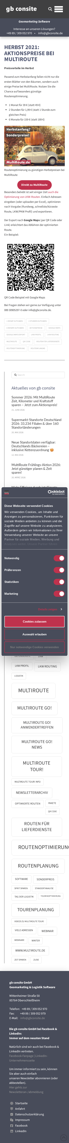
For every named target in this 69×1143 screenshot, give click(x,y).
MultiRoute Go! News (36, 744)
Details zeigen (47, 609)
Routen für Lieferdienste (47, 341)
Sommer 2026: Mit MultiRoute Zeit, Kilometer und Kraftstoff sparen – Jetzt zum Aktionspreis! (34, 401)
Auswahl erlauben (34, 634)
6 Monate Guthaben (15, 328)
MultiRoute (12, 341)
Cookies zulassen (34, 621)
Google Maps (54, 328)
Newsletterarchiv (32, 792)
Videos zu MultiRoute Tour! (29, 921)
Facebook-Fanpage (21, 1056)
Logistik (18, 676)
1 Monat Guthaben (15, 321)
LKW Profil (36, 334)
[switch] (59, 570)
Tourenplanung (35, 909)
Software (21, 879)
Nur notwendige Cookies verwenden (34, 647)
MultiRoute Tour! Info (28, 782)
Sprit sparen (21, 888)
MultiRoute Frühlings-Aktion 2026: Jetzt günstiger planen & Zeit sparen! (36, 469)
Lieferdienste (22, 656)
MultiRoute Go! (34, 708)
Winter (36, 940)
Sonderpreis (45, 879)
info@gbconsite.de (50, 33)
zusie (36, 959)
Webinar (47, 931)
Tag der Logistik (24, 896)
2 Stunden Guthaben (38, 321)
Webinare (19, 940)
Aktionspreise (36, 328)
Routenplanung (38, 348)
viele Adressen (24, 930)
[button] (50, 9)
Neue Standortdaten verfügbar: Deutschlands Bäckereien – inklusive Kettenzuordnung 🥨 (34, 446)
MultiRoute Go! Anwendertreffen (37, 725)
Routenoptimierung (16, 348)
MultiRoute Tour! (36, 766)
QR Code (26, 341)
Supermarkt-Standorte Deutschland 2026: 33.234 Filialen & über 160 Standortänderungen (37, 423)
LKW (40, 656)
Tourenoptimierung (51, 896)
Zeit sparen (20, 959)
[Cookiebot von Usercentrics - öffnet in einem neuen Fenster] (49, 492)
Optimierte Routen (27, 804)
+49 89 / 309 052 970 (19, 33)
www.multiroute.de (30, 950)
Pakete (52, 803)
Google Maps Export (16, 334)
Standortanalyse (44, 888)
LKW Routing (53, 334)
